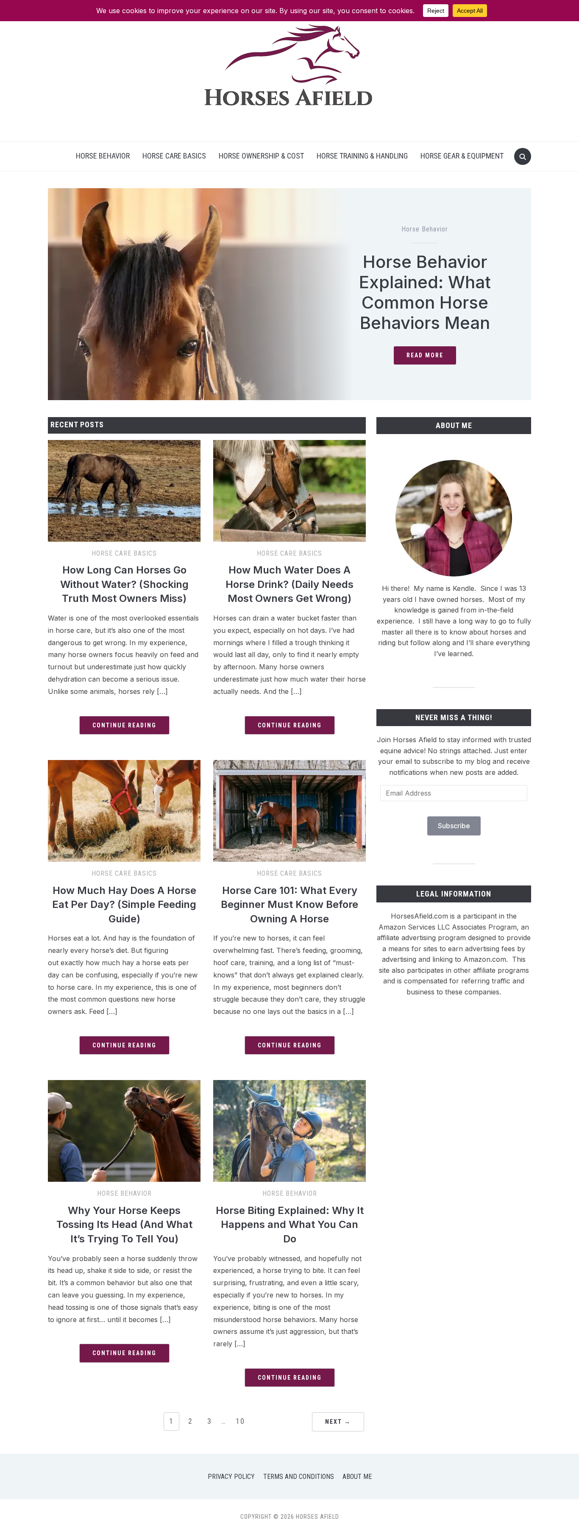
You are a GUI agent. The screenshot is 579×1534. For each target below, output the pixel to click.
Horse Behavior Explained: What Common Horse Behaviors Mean (425, 292)
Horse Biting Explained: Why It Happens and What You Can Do (290, 1224)
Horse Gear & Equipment (462, 155)
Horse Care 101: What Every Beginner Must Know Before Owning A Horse (289, 904)
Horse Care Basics (174, 155)
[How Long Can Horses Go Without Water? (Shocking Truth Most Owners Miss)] (124, 445)
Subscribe (454, 825)
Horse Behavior (103, 155)
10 (240, 1421)
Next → (338, 1421)
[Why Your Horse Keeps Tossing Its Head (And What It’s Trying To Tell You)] (124, 1085)
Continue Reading (124, 725)
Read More (424, 355)
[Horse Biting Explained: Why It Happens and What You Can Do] (289, 1085)
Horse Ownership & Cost (261, 155)
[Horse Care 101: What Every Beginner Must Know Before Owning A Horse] (289, 765)
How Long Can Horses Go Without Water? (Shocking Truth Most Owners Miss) (124, 584)
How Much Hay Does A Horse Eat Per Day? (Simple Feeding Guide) (124, 904)
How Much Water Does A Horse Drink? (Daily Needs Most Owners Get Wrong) (289, 584)
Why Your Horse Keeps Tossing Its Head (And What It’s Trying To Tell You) (124, 1224)
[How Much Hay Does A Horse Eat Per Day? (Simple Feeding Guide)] (124, 765)
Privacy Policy (231, 1477)
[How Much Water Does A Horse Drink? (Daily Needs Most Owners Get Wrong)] (289, 445)
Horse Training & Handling (362, 155)
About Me (357, 1477)
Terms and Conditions (298, 1477)
